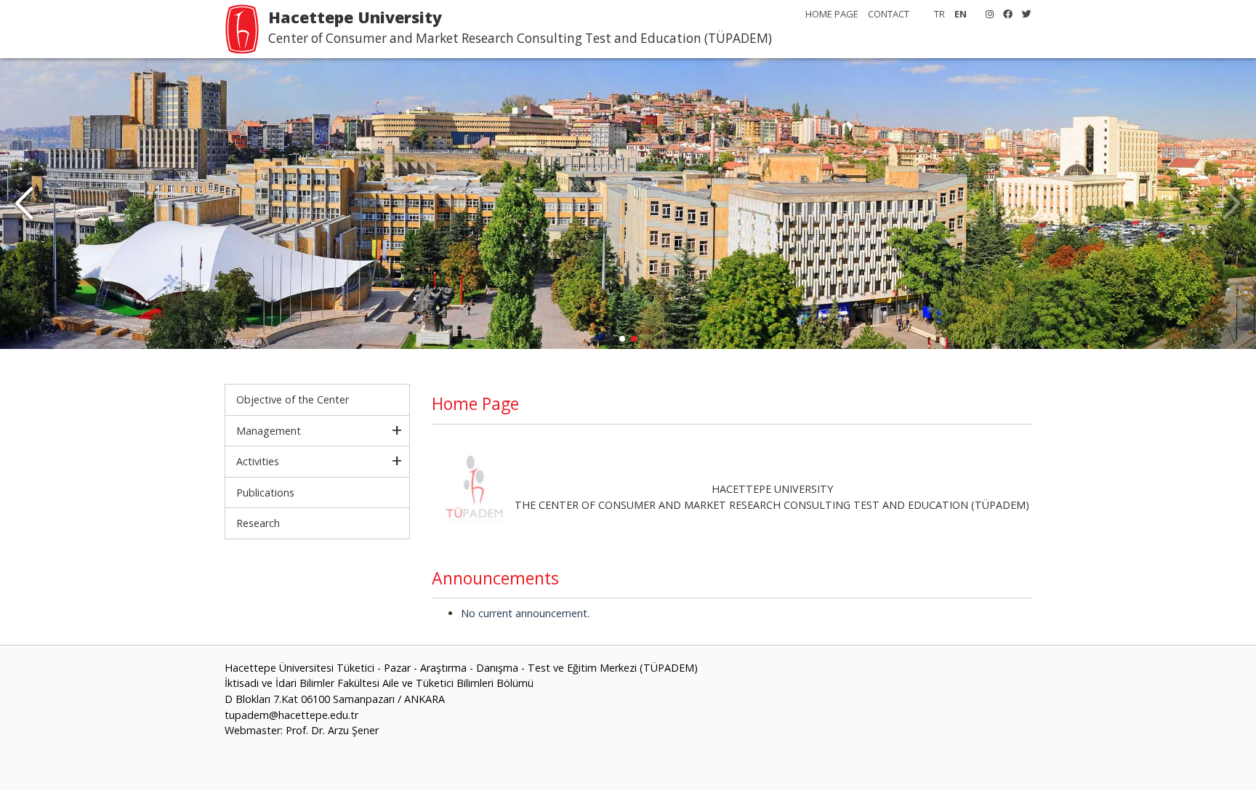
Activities (257, 461)
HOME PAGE (831, 13)
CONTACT (888, 13)
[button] (24, 204)
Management (268, 431)
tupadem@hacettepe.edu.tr (291, 715)
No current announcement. (525, 613)
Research (258, 523)
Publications (265, 492)
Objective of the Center (292, 399)
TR (939, 13)
